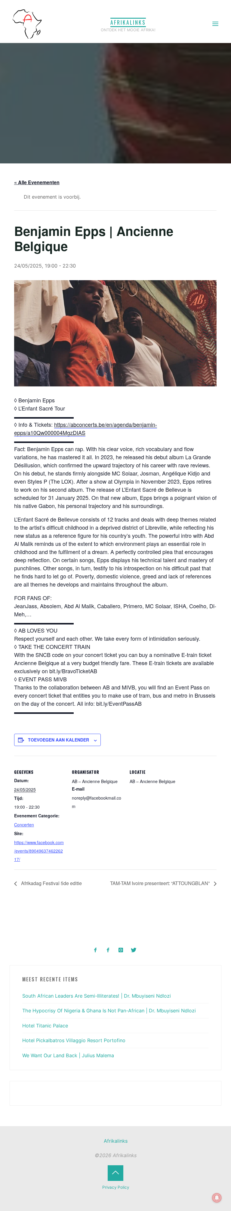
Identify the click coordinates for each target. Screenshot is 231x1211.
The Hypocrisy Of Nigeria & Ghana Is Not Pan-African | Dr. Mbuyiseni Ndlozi (109, 1011)
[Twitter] (133, 950)
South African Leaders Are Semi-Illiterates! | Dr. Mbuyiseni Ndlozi (96, 996)
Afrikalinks (128, 22)
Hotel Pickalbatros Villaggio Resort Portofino (73, 1040)
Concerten (24, 825)
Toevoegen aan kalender (58, 740)
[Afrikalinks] (27, 23)
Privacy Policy (115, 1187)
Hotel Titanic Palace (45, 1026)
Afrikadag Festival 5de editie (51, 883)
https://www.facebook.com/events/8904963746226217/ (39, 850)
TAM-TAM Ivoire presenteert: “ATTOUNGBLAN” (160, 883)
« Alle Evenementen (37, 182)
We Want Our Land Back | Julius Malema (68, 1055)
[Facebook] (95, 950)
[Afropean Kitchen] (108, 950)
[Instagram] (121, 950)
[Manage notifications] (217, 1198)
